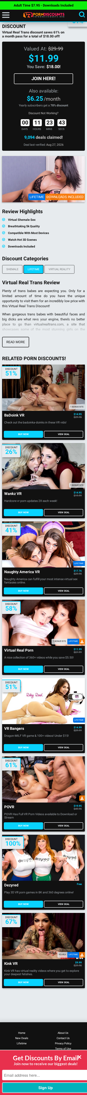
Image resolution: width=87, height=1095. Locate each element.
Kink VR (11, 964)
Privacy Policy (63, 1043)
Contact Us (63, 1038)
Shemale (12, 269)
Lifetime (33, 269)
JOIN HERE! (43, 78)
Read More (15, 342)
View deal (63, 434)
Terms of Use (63, 1048)
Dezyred (11, 885)
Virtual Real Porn (18, 650)
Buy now (23, 434)
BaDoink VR (14, 415)
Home (21, 1032)
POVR (9, 807)
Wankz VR (13, 494)
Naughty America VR (22, 572)
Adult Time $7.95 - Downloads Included (43, 5)
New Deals (21, 1038)
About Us (63, 1032)
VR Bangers (14, 729)
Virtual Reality (59, 269)
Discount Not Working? (43, 113)
